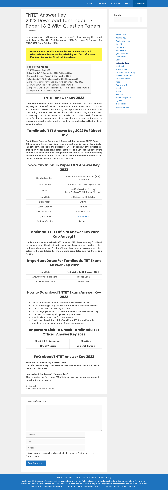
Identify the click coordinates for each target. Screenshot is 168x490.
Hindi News (121, 57)
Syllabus (120, 101)
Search (117, 15)
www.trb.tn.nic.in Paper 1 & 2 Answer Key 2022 (50, 76)
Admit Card (115, 3)
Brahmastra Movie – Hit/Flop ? (41, 388)
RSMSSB (119, 94)
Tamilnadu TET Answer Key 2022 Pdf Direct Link (50, 73)
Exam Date (121, 47)
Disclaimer (92, 477)
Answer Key (140, 3)
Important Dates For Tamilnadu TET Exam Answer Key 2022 (56, 82)
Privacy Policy (105, 477)
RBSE (118, 82)
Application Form (123, 41)
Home (89, 3)
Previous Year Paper (125, 75)
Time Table (101, 3)
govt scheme (122, 53)
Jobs (118, 60)
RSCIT (118, 91)
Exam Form (121, 50)
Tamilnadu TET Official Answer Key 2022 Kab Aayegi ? (53, 79)
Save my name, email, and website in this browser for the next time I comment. (61, 455)
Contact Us (80, 477)
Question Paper (123, 78)
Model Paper (121, 69)
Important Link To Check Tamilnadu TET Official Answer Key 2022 (59, 88)
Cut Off (119, 44)
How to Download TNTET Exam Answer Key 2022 (51, 85)
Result (127, 3)
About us (68, 477)
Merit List (120, 66)
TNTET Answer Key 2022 (39, 70)
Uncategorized (122, 107)
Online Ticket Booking (125, 72)
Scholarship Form (124, 97)
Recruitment (121, 85)
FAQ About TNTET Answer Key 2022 (45, 90)
